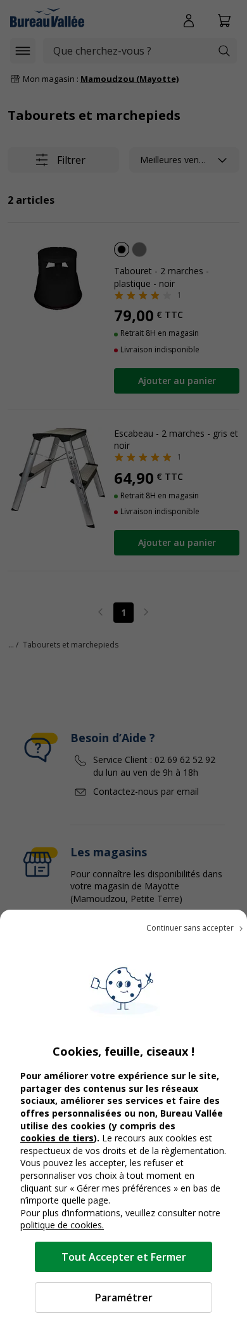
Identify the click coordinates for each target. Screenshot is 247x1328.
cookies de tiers (57, 1138)
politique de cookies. (62, 1225)
